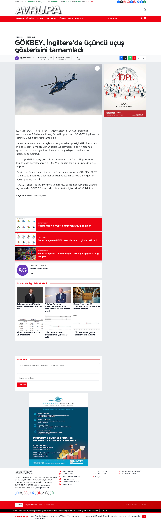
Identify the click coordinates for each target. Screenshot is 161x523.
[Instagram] (30, 493)
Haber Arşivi (67, 484)
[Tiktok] (43, 493)
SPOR (70, 18)
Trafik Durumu (68, 474)
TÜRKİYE (30, 18)
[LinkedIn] (34, 493)
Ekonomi (31, 37)
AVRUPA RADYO (129, 474)
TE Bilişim (142, 505)
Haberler (19, 37)
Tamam (103, 511)
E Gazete (112, 18)
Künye (97, 477)
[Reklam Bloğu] (58, 429)
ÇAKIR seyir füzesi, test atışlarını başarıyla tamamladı (116, 516)
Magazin (79, 18)
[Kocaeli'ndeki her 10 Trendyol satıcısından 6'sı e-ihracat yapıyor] (86, 295)
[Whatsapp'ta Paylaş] (130, 58)
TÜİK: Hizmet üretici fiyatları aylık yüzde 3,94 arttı (57, 335)
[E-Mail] (32, 274)
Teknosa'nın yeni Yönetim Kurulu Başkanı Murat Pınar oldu (29, 306)
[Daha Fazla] (134, 58)
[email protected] (42, 488)
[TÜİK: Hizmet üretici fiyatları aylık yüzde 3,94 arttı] (58, 323)
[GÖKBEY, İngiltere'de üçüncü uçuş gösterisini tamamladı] (58, 89)
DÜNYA (62, 18)
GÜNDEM (19, 18)
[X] (21, 493)
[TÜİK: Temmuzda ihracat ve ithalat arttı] (30, 323)
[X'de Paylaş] (125, 58)
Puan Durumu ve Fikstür (72, 477)
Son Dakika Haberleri (71, 482)
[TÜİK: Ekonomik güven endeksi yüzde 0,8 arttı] (86, 323)
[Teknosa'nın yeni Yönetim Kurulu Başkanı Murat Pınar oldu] (30, 295)
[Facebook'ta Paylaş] (121, 58)
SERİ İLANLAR (101, 474)
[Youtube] (39, 493)
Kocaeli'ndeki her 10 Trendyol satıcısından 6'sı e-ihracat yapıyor (86, 306)
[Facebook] (17, 493)
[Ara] (145, 9)
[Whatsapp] (52, 493)
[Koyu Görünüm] (142, 18)
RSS (20, 505)
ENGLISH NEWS (101, 471)
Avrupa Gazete (39, 268)
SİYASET (40, 18)
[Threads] (47, 493)
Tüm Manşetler (69, 479)
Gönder (22, 385)
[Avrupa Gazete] (38, 10)
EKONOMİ (51, 18)
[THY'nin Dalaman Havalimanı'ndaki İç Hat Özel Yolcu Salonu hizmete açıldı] (58, 295)
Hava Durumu (68, 471)
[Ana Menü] (145, 18)
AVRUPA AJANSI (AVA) (131, 471)
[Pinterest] (25, 493)
